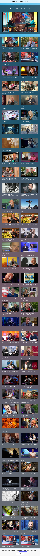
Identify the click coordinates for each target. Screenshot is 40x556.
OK (20, 553)
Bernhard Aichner (20, 1)
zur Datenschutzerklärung (23, 551)
